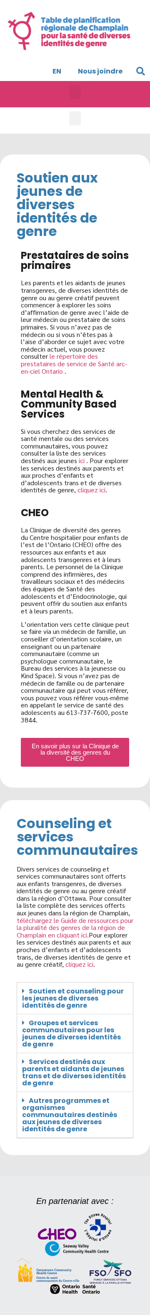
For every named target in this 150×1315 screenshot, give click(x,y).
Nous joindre (100, 71)
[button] (140, 71)
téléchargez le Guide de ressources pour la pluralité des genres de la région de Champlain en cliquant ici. (75, 927)
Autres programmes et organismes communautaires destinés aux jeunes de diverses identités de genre (69, 1115)
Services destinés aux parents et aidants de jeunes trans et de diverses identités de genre (74, 1072)
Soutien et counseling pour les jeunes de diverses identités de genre (73, 998)
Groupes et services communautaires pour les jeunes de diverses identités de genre (71, 1033)
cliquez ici (91, 489)
